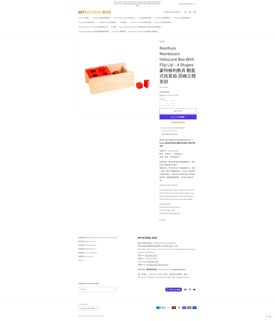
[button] (84, 18)
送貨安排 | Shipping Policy (87, 245)
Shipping (162, 95)
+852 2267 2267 (151, 255)
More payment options (178, 122)
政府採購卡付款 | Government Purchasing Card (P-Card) (97, 237)
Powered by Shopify (97, 316)
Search (80, 260)
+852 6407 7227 (153, 261)
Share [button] (164, 220)
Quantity (162, 99)
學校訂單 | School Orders (87, 241)
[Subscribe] (114, 289)
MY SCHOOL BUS (87, 316)
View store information (170, 134)
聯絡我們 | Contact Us (85, 256)
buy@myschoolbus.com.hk (157, 264)
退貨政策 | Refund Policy (86, 249)
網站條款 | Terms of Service (87, 253)
